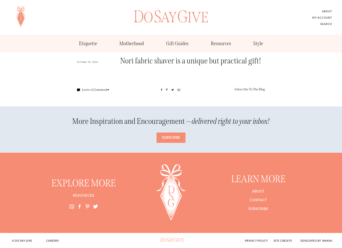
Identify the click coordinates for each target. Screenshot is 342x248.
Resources (221, 43)
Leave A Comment (94, 90)
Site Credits (283, 240)
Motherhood (131, 43)
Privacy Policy (256, 240)
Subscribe (258, 208)
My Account (322, 17)
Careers (52, 240)
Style (258, 43)
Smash (327, 240)
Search (326, 24)
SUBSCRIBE (171, 137)
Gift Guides (177, 43)
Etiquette (88, 43)
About (327, 11)
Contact (258, 199)
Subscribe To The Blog (250, 89)
